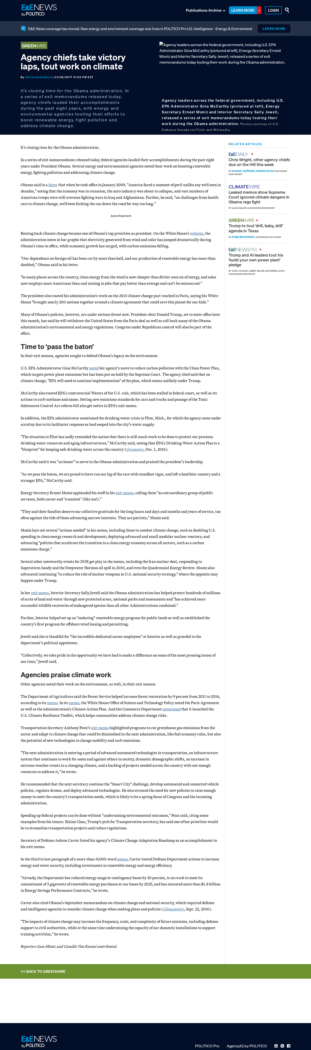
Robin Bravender (243, 237)
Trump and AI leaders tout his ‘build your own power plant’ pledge (256, 260)
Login (273, 10)
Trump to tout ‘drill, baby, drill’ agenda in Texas (256, 228)
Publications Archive (204, 10)
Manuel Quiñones (243, 171)
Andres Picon (264, 171)
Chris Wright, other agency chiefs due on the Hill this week (259, 162)
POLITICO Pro (207, 1046)
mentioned (172, 709)
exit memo (124, 492)
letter (53, 184)
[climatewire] (245, 187)
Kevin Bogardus (39, 77)
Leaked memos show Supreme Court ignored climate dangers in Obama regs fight (259, 197)
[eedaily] (240, 154)
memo (52, 702)
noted (94, 368)
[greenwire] (242, 220)
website (196, 233)
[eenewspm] (244, 249)
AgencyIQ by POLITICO (247, 1046)
